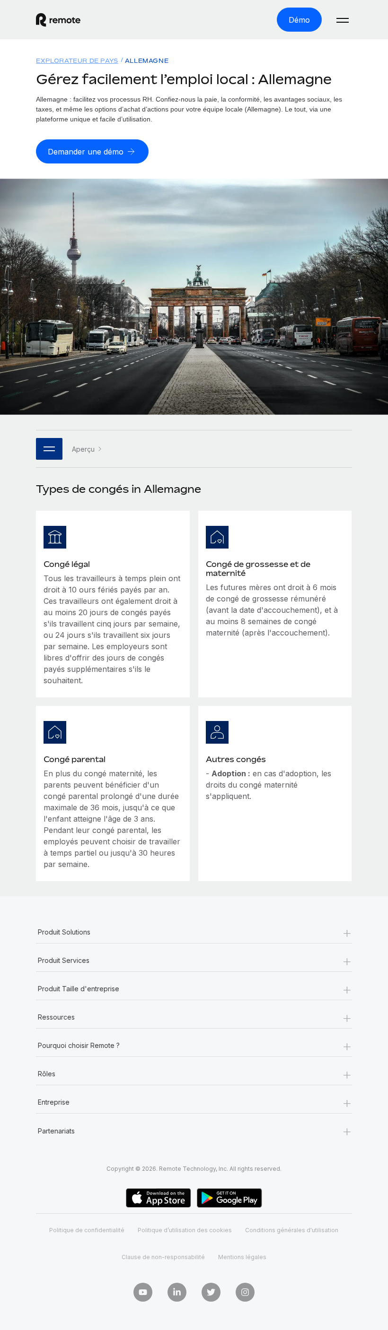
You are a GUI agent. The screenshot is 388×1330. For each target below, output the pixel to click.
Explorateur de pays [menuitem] (77, 60)
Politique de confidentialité (86, 1230)
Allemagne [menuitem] (146, 60)
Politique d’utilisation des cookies (185, 1230)
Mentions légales (242, 1257)
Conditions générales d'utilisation (291, 1230)
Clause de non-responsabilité (163, 1257)
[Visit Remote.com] (58, 20)
